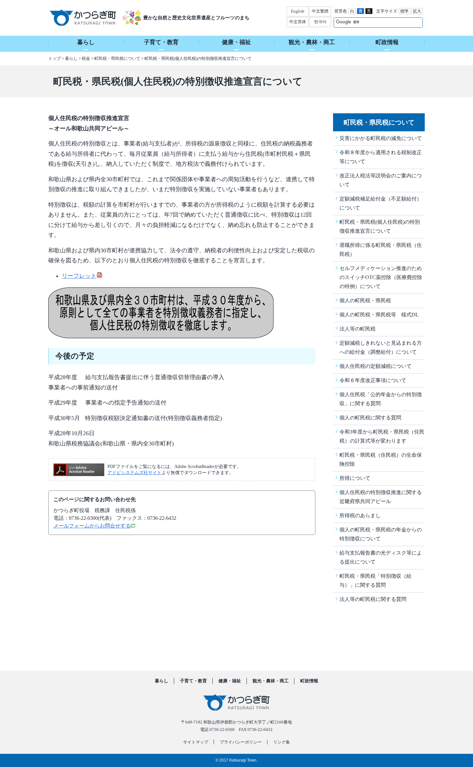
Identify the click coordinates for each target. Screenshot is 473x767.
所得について (354, 478)
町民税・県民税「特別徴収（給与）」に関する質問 (375, 580)
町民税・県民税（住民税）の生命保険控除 (380, 459)
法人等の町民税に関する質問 (372, 599)
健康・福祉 (229, 681)
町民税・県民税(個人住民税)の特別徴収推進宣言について (379, 226)
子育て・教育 (193, 681)
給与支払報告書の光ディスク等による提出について (380, 557)
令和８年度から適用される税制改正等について (380, 157)
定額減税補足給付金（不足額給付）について (380, 203)
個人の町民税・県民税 (365, 300)
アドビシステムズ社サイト (134, 472)
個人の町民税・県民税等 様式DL (379, 314)
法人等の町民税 (357, 329)
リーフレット (79, 276)
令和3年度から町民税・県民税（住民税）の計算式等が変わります (381, 436)
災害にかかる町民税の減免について (380, 138)
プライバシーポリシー (241, 742)
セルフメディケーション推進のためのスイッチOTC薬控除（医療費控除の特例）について (380, 277)
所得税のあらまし (360, 515)
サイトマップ (195, 742)
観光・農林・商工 (271, 681)
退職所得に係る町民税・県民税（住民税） (380, 249)
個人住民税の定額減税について (375, 366)
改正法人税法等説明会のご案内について (380, 180)
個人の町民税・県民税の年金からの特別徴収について (380, 534)
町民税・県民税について (117, 58)
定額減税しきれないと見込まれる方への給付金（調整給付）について (380, 347)
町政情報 (309, 681)
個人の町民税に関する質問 (370, 417)
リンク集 (281, 742)
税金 (86, 58)
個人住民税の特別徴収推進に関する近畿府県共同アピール (380, 497)
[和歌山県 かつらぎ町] (91, 17)
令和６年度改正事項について (372, 380)
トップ (54, 58)
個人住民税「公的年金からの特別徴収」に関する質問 (380, 399)
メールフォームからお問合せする (92, 525)
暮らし (71, 58)
